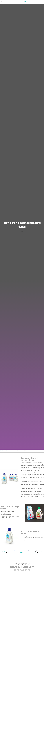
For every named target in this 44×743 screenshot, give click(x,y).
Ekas (1, 450)
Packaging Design (9, 450)
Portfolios (4, 450)
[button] (2, 2)
